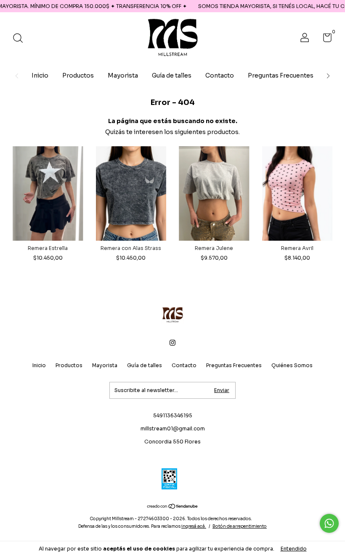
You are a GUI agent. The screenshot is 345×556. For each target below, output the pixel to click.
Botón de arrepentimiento (239, 526)
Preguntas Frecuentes (280, 75)
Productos (78, 75)
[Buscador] (21, 39)
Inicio (40, 75)
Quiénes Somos (292, 365)
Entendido (294, 548)
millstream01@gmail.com (173, 428)
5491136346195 (172, 415)
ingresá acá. (193, 526)
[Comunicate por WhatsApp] (329, 523)
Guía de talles (171, 75)
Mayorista (123, 75)
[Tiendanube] (172, 507)
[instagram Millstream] (172, 342)
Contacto (219, 75)
